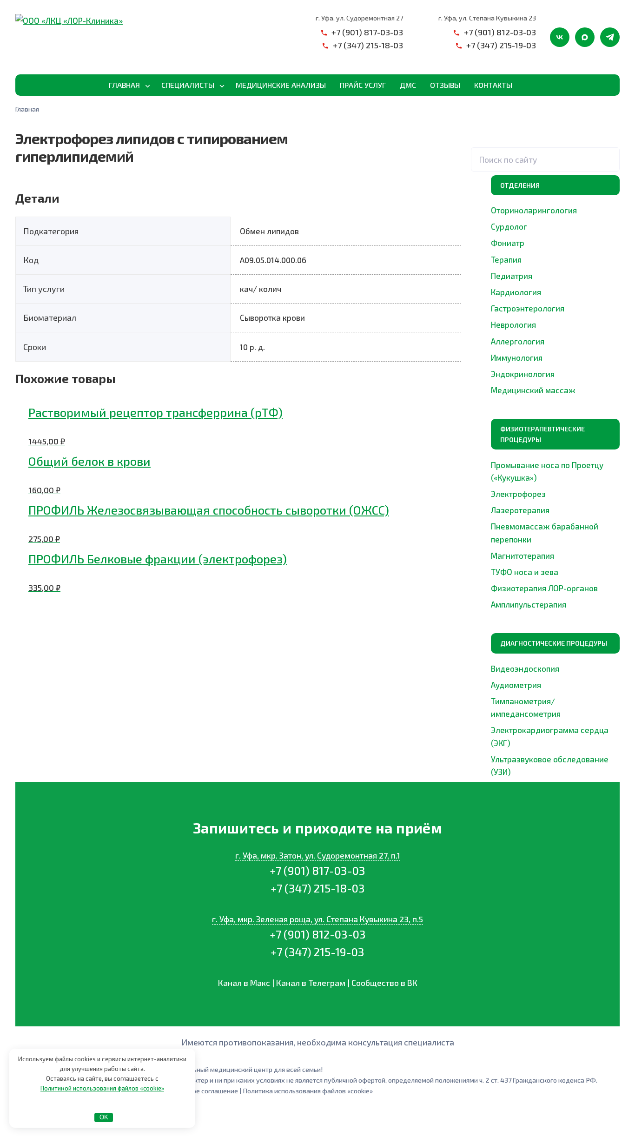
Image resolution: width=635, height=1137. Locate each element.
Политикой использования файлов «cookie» (102, 1088)
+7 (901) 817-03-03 (367, 32)
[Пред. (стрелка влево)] (3, 1133)
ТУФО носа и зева (524, 571)
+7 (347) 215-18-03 (368, 45)
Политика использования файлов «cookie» (308, 1091)
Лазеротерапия (520, 510)
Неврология (513, 324)
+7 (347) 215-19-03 (501, 45)
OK (103, 1117)
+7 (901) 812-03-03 (500, 32)
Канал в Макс (244, 983)
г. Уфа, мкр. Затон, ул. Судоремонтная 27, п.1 (317, 855)
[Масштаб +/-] (3, 1120)
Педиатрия (511, 275)
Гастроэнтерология (527, 308)
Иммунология (516, 357)
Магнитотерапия (522, 555)
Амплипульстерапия (528, 604)
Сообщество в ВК (384, 983)
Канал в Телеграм (310, 983)
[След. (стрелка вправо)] (10, 1133)
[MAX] (585, 37)
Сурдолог (509, 226)
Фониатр (507, 242)
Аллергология (517, 341)
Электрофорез (518, 493)
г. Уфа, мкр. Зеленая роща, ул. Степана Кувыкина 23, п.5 (317, 919)
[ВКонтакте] (559, 37)
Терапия (506, 259)
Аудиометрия (516, 684)
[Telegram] (610, 37)
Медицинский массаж (533, 390)
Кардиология (516, 292)
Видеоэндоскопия (525, 668)
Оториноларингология (534, 210)
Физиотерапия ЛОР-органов (544, 588)
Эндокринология (523, 373)
